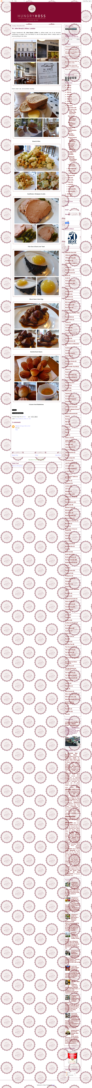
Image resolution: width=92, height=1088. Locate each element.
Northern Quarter (69, 559)
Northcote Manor (69, 557)
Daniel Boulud (69, 353)
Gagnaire (67, 393)
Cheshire (67, 327)
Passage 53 (68, 573)
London (25, 418)
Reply (16, 429)
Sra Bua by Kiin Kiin (70, 622)
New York (67, 541)
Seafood (67, 596)
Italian (66, 429)
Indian (67, 424)
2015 (68, 101)
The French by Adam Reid (72, 657)
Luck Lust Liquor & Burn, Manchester (75, 968)
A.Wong (67, 267)
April (69, 184)
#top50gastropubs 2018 (71, 49)
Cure (66, 350)
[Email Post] (29, 416)
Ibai (66, 419)
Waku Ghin (68, 686)
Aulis (66, 286)
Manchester (68, 494)
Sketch (67, 612)
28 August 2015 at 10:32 (25, 426)
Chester (67, 330)
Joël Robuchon (69, 452)
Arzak (66, 278)
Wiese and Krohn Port (71, 699)
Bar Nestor (68, 296)
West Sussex (68, 691)
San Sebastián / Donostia (72, 589)
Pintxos (67, 581)
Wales (66, 688)
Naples (67, 538)
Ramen (67, 586)
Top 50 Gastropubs (70, 678)
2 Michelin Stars (69, 255)
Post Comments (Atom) (39, 459)
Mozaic (67, 526)
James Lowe (68, 437)
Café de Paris (68, 319)
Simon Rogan (69, 606)
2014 (68, 103)
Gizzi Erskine (68, 396)
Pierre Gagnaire (69, 578)
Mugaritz (67, 533)
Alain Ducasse (69, 272)
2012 (68, 194)
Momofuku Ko (69, 518)
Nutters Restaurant (70, 562)
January (70, 191)
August (70, 175)
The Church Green (70, 647)
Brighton (67, 310)
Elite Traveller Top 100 (71, 366)
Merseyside (68, 504)
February (71, 189)
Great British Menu (70, 404)
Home (36, 455)
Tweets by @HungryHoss (17, 465)
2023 (68, 87)
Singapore (68, 609)
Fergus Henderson (19, 418)
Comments (70, 1075)
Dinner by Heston (70, 361)
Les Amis (67, 474)
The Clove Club (69, 649)
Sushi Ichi (68, 630)
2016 (68, 99)
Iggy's (66, 421)
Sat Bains (67, 593)
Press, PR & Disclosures (71, 69)
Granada (67, 401)
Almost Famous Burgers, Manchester (75, 952)
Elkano (67, 369)
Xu (66, 706)
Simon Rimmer (69, 604)
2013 (68, 105)
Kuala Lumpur (69, 457)
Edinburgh (68, 364)
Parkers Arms (69, 570)
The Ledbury (68, 665)
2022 (68, 90)
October (70, 171)
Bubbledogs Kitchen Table (72, 312)
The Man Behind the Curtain (71, 862)
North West (68, 554)
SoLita (67, 614)
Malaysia (67, 491)
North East (68, 551)
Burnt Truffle (68, 317)
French (67, 390)
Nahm (66, 535)
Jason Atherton (69, 447)
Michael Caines (69, 507)
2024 (68, 85)
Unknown (17, 426)
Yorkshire (67, 711)
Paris (66, 567)
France (67, 388)
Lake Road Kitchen (70, 463)
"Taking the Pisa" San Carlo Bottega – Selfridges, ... (72, 159)
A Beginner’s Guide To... (71, 263)
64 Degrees (68, 260)
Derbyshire (68, 356)
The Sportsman (69, 672)
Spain (66, 617)
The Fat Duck (68, 652)
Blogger (53, 1085)
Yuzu (66, 714)
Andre (67, 275)
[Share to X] (34, 417)
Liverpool (67, 483)
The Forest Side (69, 655)
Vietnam (67, 683)
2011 (68, 196)
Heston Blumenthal (70, 413)
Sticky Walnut (69, 628)
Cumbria (67, 347)
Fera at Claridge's (70, 374)
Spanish (67, 620)
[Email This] (31, 417)
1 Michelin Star (69, 252)
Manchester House (70, 496)
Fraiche (67, 385)
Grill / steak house (70, 406)
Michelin (67, 510)
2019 (68, 92)
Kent (66, 455)
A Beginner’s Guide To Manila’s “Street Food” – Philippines (72, 723)
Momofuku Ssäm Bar (71, 520)
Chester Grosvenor (70, 333)
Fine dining (68, 382)
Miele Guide (68, 512)
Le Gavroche (68, 471)
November (71, 168)
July (69, 177)
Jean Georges (69, 449)
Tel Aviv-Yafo (68, 636)
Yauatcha (67, 708)
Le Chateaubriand (70, 468)
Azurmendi (68, 291)
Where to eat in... (69, 696)
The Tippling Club (70, 675)
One (66, 565)
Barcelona (68, 299)
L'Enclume (68, 460)
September (71, 173)
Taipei (66, 633)
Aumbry (67, 288)
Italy (66, 432)
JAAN (66, 435)
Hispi (66, 416)
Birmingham (68, 304)
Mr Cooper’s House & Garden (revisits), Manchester (72, 146)
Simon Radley (69, 601)
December (71, 107)
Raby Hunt (68, 584)
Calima (67, 322)
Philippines (68, 575)
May (69, 182)
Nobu (66, 549)
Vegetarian (68, 680)
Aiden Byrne (68, 270)
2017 (68, 96)
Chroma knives (69, 341)
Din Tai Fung (68, 358)
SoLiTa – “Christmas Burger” (71, 124)
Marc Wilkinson (69, 502)
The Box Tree (68, 644)
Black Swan (68, 307)
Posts (68, 1072)
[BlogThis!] (32, 417)
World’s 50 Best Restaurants (72, 56)
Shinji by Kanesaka (70, 598)
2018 (68, 94)
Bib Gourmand (69, 302)
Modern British (69, 515)
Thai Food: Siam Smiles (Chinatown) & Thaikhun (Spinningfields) (75, 1016)
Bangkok (67, 294)
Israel (66, 427)
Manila (67, 499)
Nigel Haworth (69, 543)
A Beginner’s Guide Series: (72, 46)
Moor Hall (67, 523)
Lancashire (68, 465)
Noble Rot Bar (69, 546)
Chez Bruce (68, 335)
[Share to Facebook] (35, 417)
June (69, 180)
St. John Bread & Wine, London (72, 153)
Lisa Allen (68, 480)
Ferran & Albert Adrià (71, 380)
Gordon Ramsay (69, 398)
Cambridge (68, 325)
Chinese (67, 338)
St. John (29, 418)
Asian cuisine (69, 283)
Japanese (68, 444)
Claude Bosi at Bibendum (72, 343)
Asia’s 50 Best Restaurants (72, 58)
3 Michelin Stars (69, 257)
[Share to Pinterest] (37, 417)
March (70, 186)
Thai (66, 639)
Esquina (67, 372)
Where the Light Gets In (71, 694)
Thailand (67, 641)
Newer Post (15, 455)
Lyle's (66, 488)
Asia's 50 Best (69, 280)
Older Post (58, 455)
